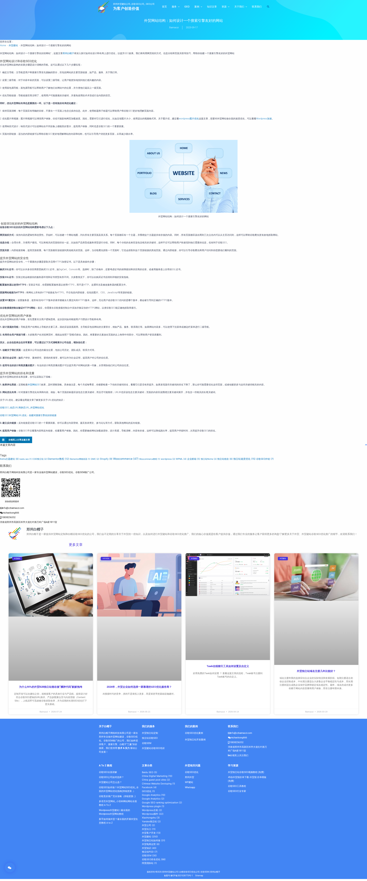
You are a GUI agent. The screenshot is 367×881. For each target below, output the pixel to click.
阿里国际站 (147, 863)
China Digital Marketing (154, 776)
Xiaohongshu (149, 817)
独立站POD (148, 851)
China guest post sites (154, 779)
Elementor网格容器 (80, 459)
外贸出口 (146, 829)
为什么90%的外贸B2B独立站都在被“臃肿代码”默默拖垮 (50, 686)
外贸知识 (146, 848)
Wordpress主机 (150, 810)
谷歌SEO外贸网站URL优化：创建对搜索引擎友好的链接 (28, 415)
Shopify (106, 458)
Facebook (147, 787)
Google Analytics (151, 794)
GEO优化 (146, 791)
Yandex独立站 (149, 821)
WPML (181, 459)
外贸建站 (146, 836)
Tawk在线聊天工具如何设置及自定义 (228, 666)
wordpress (168, 459)
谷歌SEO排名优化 (151, 859)
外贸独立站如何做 (151, 840)
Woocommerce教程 (149, 459)
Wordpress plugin (151, 806)
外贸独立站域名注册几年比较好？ (316, 671)
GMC (95, 459)
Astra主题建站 (9, 459)
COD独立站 (39, 459)
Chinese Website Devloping (157, 783)
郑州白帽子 (68, 53)
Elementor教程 (58, 458)
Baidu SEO (147, 772)
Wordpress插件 (150, 813)
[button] (178, 7)
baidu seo (25, 459)
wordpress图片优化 (189, 118)
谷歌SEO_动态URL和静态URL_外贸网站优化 (22, 407)
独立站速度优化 (244, 458)
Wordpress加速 (264, 118)
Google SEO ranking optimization (160, 802)
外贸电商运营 (149, 844)
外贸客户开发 (149, 832)
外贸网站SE (34, 384)
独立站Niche (209, 459)
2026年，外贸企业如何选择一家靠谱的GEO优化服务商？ (139, 686)
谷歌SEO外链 (265, 458)
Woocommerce (125, 458)
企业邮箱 (193, 459)
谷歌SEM (146, 855)
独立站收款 (225, 459)
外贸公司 (146, 825)
